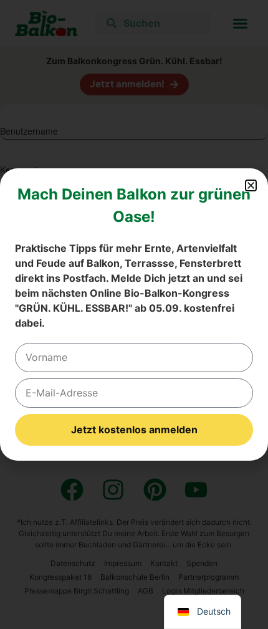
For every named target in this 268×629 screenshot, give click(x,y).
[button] (251, 185)
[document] (134, 314)
